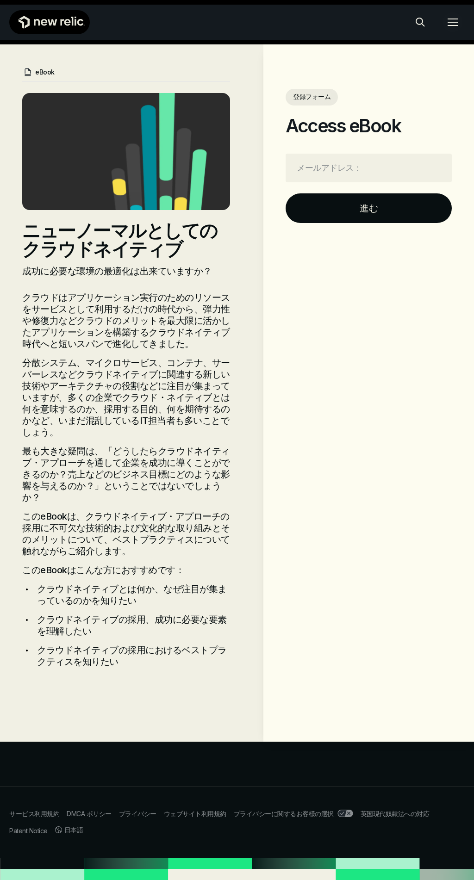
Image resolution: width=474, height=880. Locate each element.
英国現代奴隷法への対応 (395, 814)
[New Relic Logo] (49, 22)
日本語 (73, 830)
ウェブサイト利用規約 (195, 814)
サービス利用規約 (34, 814)
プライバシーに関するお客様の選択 (284, 814)
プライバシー (137, 814)
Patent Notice (28, 831)
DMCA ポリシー (89, 814)
